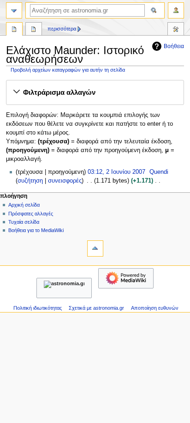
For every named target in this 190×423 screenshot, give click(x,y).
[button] (95, 92)
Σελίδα (14, 30)
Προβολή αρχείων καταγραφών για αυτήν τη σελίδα (68, 70)
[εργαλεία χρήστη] (176, 10)
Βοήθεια (174, 46)
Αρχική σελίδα (24, 205)
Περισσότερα (62, 28)
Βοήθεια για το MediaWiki (36, 230)
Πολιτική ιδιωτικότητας (37, 308)
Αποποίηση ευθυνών (154, 308)
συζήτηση (30, 181)
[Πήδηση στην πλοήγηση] (14, 10)
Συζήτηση (34, 30)
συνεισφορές (65, 181)
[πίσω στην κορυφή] (95, 248)
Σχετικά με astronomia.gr (96, 308)
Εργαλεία (176, 30)
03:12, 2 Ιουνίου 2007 (116, 172)
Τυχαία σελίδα (23, 222)
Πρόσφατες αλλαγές (30, 213)
